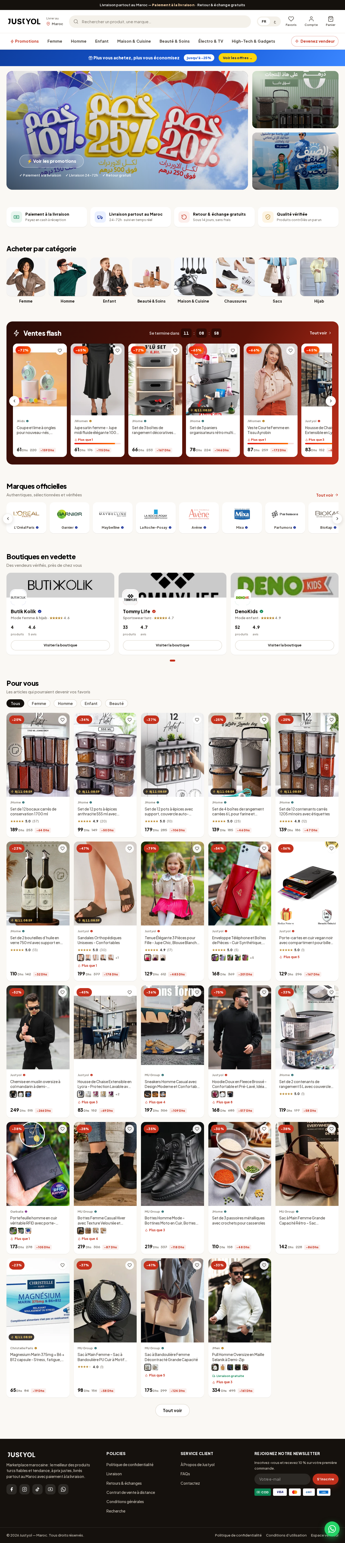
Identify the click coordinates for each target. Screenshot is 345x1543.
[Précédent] (14, 401)
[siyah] (238, 1367)
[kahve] (103, 1094)
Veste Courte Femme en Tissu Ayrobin (268, 430)
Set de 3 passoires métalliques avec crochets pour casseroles (238, 1220)
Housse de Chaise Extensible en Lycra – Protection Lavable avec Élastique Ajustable (105, 1086)
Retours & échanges (124, 1483)
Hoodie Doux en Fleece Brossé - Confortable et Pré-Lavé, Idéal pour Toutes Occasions (239, 1086)
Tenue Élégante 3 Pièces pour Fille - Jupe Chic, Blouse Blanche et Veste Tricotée (172, 942)
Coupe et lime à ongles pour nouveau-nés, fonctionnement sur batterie (36, 435)
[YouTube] (50, 1489)
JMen (216, 1348)
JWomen (81, 421)
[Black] (148, 1094)
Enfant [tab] (91, 703)
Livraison (114, 1473)
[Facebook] (11, 1489)
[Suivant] (331, 401)
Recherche (115, 1510)
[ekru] (215, 1367)
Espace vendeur (325, 1535)
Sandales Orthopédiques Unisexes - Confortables (100, 940)
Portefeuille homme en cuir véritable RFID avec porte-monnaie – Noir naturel (33, 1223)
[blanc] (96, 958)
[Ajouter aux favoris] (60, 350)
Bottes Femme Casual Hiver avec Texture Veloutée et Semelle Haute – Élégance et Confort (102, 1225)
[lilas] (223, 958)
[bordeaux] (215, 1094)
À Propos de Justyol (198, 1464)
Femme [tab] (39, 703)
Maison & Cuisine (134, 41)
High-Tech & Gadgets (253, 41)
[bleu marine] (88, 958)
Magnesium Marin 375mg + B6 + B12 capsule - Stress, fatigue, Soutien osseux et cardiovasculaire (37, 1362)
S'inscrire (325, 1479)
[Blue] (163, 1094)
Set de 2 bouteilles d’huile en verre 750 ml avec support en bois (35, 942)
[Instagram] (24, 1489)
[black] (148, 1367)
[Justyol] (24, 21)
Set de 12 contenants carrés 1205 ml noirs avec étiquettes (304, 811)
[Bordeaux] (245, 958)
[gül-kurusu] (96, 1094)
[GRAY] (96, 1231)
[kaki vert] (21, 1231)
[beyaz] (88, 1094)
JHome (137, 421)
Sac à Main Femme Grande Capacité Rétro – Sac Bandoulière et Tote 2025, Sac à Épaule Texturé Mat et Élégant (306, 1225)
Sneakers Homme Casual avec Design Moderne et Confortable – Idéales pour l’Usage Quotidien (172, 1089)
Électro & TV (210, 41)
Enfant (102, 41)
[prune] (215, 958)
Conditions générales (125, 1501)
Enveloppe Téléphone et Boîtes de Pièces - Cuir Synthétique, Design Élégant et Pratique (239, 942)
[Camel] (103, 1231)
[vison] (230, 958)
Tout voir (318, 333)
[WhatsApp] (63, 1489)
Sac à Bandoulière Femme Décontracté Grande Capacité (171, 1357)
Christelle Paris (21, 1348)
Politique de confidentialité (129, 1464)
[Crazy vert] (13, 1231)
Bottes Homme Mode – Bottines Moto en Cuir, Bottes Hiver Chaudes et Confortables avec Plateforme (171, 1225)
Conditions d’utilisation (286, 1535)
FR (264, 21)
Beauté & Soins (175, 41)
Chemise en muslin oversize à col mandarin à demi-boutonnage (35, 1086)
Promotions (26, 41)
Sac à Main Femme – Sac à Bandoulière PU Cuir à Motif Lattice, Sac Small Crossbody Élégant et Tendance (103, 1362)
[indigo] (230, 1367)
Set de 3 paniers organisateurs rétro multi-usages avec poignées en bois (212, 435)
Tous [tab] (15, 703)
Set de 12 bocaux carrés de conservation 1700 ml (33, 811)
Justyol (83, 931)
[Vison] (81, 958)
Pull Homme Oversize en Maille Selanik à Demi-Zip (238, 1357)
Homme (79, 41)
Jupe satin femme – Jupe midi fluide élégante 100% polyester (97, 432)
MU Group (152, 1075)
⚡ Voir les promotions (51, 161)
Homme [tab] (65, 703)
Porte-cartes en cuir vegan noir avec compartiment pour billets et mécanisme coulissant (306, 942)
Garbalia (16, 1211)
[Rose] (148, 958)
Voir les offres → (238, 58)
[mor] (111, 1094)
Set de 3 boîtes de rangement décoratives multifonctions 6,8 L (152, 432)
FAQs (185, 1473)
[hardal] (223, 1367)
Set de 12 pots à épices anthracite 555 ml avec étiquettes (97, 814)
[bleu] (28, 1094)
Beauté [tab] (116, 703)
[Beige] (155, 1094)
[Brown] (88, 1231)
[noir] (103, 958)
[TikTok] (37, 1489)
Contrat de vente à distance (130, 1492)
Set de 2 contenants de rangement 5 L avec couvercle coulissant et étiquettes (305, 1086)
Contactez (190, 1483)
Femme (54, 41)
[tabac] (111, 958)
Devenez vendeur (318, 41)
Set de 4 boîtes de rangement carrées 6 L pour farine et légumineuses (238, 814)
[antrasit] (81, 1094)
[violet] (155, 958)
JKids (21, 421)
